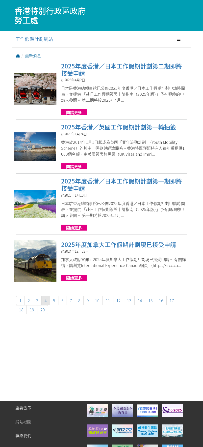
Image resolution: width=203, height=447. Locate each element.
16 (161, 300)
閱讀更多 (74, 112)
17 (172, 300)
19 (32, 310)
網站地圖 (23, 421)
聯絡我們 (23, 435)
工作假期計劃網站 (34, 38)
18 (21, 310)
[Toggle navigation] (179, 39)
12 (118, 300)
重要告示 (23, 408)
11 (108, 300)
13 (129, 300)
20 (42, 310)
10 (97, 300)
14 (140, 300)
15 (150, 300)
